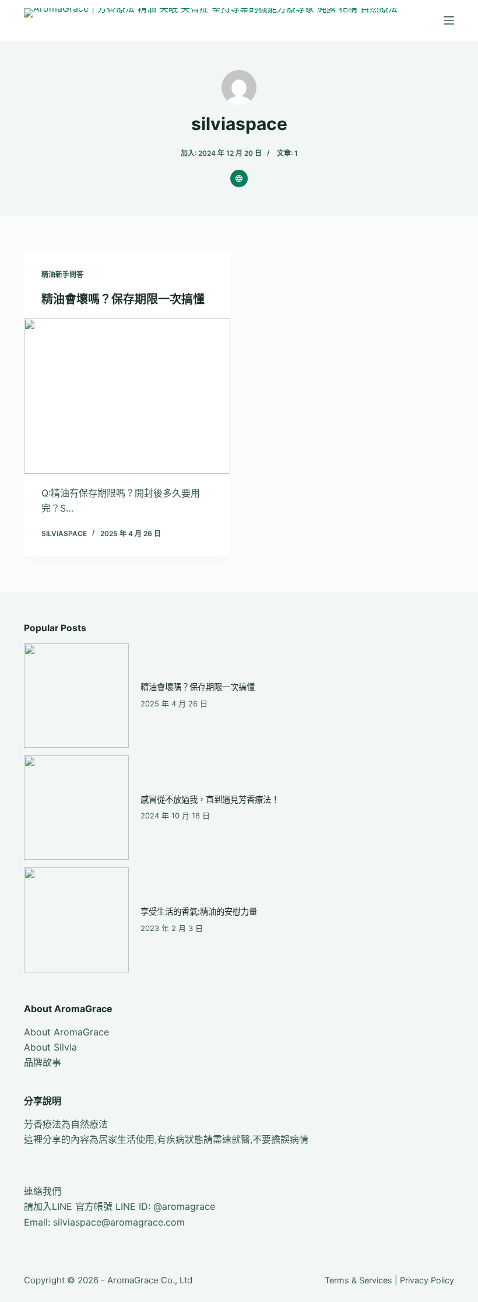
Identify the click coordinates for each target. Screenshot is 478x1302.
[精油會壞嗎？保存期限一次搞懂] (127, 396)
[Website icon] (239, 178)
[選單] (449, 20)
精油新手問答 (62, 274)
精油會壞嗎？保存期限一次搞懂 (123, 299)
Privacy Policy (427, 1280)
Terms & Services (358, 1280)
